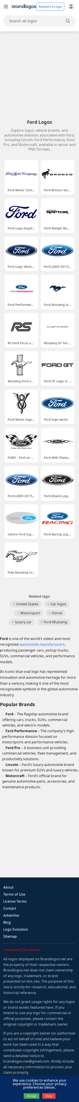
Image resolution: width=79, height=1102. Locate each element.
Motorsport (30, 613)
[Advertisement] (39, 75)
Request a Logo (50, 7)
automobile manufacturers (42, 644)
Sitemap (10, 936)
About (8, 887)
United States (27, 604)
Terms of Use (14, 894)
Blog (7, 922)
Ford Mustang (55, 622)
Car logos (58, 604)
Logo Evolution (15, 929)
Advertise (11, 915)
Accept (31, 1096)
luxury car (23, 622)
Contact (9, 908)
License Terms (15, 901)
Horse (57, 613)
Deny (49, 1096)
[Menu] (6, 6)
